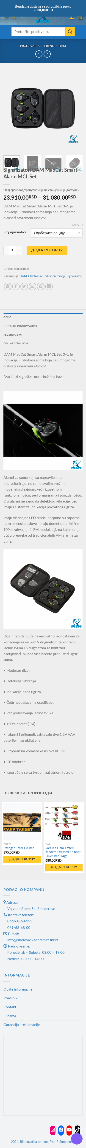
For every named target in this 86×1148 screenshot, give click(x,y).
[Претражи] (13, 16)
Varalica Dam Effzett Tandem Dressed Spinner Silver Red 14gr (62, 852)
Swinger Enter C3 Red (18, 848)
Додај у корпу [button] (22, 859)
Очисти (77, 225)
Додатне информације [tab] (20, 326)
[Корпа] (80, 17)
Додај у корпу (47, 250)
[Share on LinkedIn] (49, 286)
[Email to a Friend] (32, 286)
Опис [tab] (7, 317)
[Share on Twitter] (24, 286)
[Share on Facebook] (16, 286)
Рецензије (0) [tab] (12, 335)
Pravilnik (10, 998)
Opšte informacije (17, 989)
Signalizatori (74, 276)
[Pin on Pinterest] (40, 286)
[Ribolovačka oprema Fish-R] (43, 17)
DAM (62, 46)
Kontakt (9, 1007)
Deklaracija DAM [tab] (15, 343)
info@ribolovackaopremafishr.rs (32, 940)
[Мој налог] (71, 17)
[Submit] (70, 31)
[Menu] (5, 17)
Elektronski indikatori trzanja (46, 276)
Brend (49, 46)
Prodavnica (30, 46)
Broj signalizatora (14, 232)
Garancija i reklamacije (21, 1025)
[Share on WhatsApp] (7, 286)
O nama (9, 1016)
